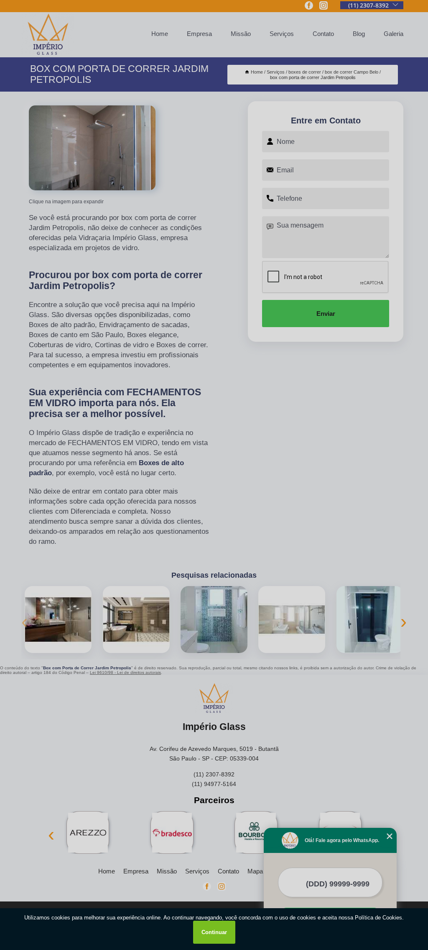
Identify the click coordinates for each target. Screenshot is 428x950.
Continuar (214, 932)
